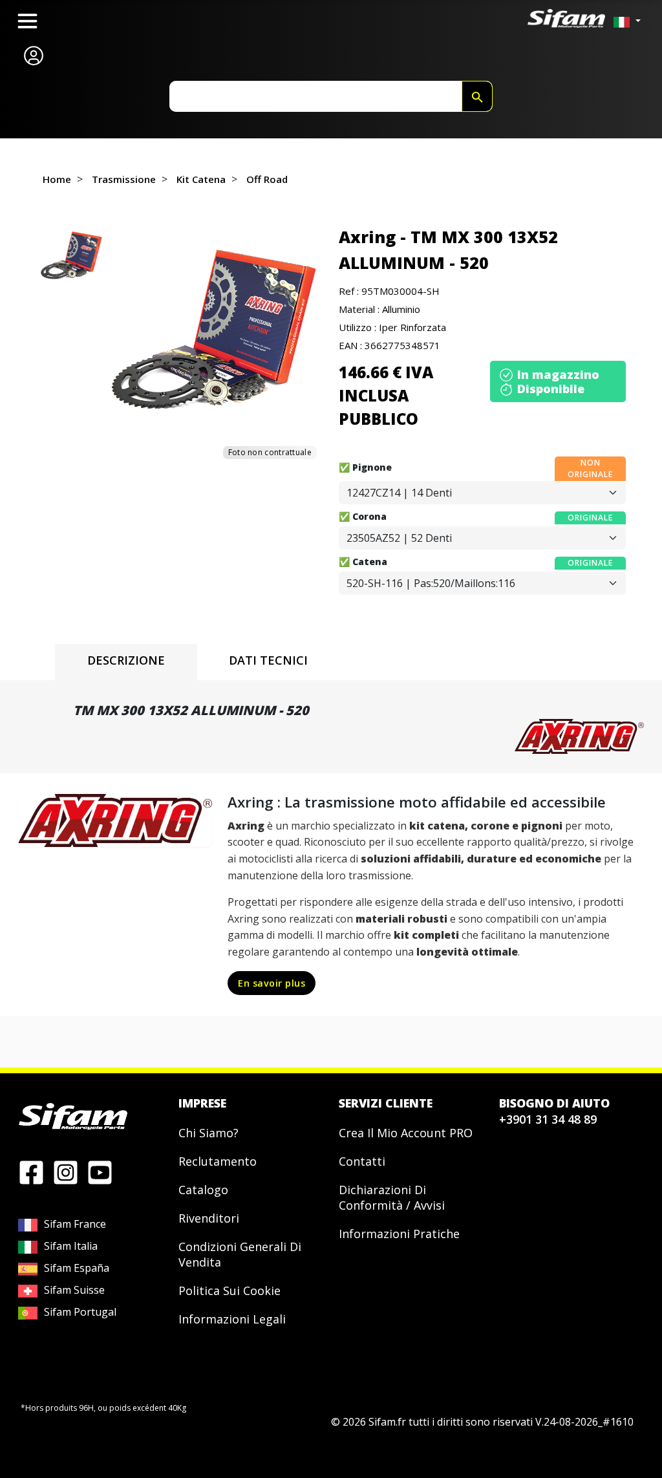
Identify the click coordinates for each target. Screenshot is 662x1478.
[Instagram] (65, 1171)
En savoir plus (271, 983)
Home (57, 179)
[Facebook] (31, 1171)
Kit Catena (201, 179)
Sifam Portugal (80, 1312)
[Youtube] (100, 1171)
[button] (215, 332)
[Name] (477, 96)
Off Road (267, 179)
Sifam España (76, 1268)
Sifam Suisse (74, 1290)
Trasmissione (124, 179)
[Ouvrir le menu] (27, 21)
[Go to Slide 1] (71, 256)
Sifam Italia (71, 1246)
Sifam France (75, 1224)
